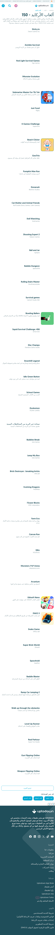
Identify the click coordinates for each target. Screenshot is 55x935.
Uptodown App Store (45, 883)
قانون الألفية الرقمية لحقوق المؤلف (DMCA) (37, 927)
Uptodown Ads (48, 894)
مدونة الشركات (48, 867)
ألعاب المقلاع (38, 798)
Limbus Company (37, 1)
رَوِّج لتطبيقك (49, 890)
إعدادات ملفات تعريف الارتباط (42, 920)
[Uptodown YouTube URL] (52, 837)
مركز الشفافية (48, 860)
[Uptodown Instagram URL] (39, 837)
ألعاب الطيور (49, 798)
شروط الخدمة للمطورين (44, 924)
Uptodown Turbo (45, 897)
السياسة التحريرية (47, 857)
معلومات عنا (49, 850)
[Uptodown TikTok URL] (47, 837)
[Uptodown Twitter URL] (43, 837)
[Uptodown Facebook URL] (30, 837)
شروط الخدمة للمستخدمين (44, 913)
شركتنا (51, 853)
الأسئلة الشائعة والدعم (45, 901)
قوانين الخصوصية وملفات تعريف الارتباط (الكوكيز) (35, 916)
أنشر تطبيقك (49, 887)
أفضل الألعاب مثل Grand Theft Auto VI (22, 1)
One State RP (46, 1)
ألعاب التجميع (27, 798)
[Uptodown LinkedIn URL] (34, 837)
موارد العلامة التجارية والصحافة (42, 864)
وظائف (51, 871)
